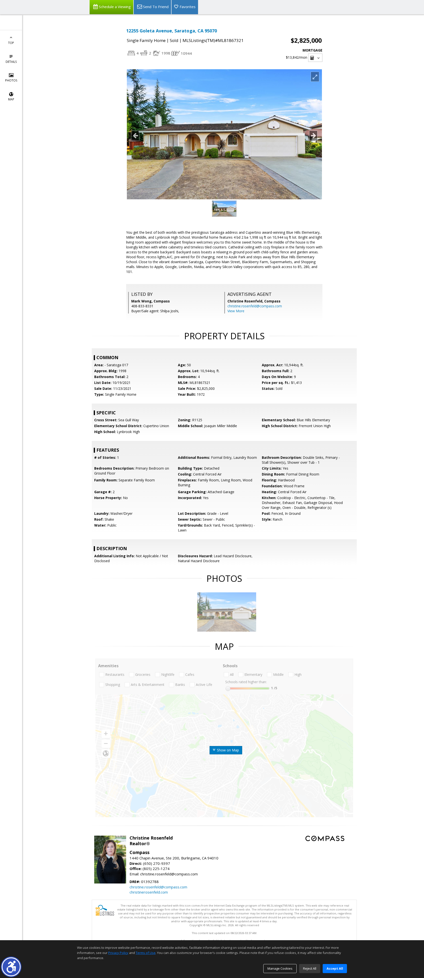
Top (11, 43)
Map (11, 99)
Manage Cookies (279, 968)
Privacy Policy (118, 953)
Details (11, 62)
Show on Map (227, 750)
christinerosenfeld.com (149, 892)
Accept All (335, 968)
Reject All (309, 968)
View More (235, 311)
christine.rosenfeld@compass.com (254, 306)
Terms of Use (146, 953)
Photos (11, 80)
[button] (11, 966)
